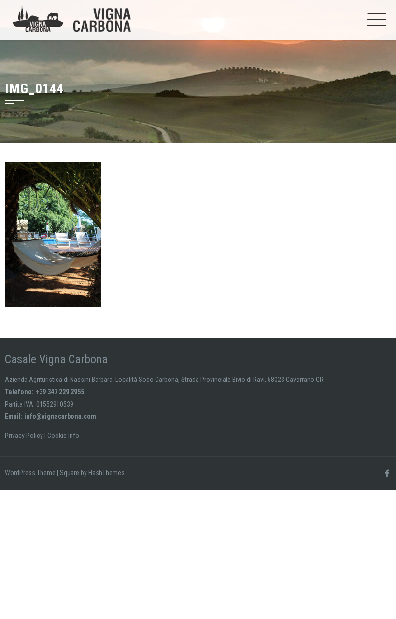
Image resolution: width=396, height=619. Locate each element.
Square (69, 473)
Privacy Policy (24, 435)
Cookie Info (63, 435)
